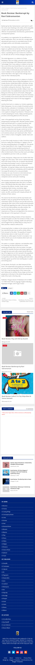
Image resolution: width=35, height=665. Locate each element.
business (5, 505)
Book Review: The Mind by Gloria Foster (20, 479)
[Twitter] (14, 293)
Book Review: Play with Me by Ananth (15, 339)
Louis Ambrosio (6, 625)
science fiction (6, 549)
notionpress (6, 586)
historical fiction (7, 526)
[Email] (25, 293)
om (4, 589)
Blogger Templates (14, 660)
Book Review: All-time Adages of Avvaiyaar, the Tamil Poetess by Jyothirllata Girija (18, 472)
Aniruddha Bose (7, 619)
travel (4, 555)
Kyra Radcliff (6, 622)
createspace (6, 566)
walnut (5, 610)
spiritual (5, 552)
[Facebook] (11, 293)
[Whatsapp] (18, 293)
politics (4, 541)
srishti (4, 604)
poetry (4, 538)
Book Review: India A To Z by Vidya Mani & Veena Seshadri (16, 397)
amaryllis (5, 563)
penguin (7, 8)
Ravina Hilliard (6, 628)
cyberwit (5, 569)
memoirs (5, 529)
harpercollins (6, 578)
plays (4, 535)
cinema (5, 508)
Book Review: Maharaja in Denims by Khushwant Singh (20, 487)
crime (4, 517)
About (11, 658)
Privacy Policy (27, 658)
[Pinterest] (21, 293)
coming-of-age (6, 511)
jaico (4, 581)
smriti (4, 601)
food (4, 523)
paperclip (5, 592)
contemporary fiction (8, 514)
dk (3, 572)
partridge (5, 595)
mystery (5, 532)
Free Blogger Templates (22, 660)
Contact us (18, 658)
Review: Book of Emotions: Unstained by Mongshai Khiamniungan (21, 463)
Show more (30, 312)
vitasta (4, 607)
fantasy (5, 520)
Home (3, 8)
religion (5, 544)
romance (5, 547)
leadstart (5, 584)
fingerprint (5, 575)
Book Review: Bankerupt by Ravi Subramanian (13, 367)
